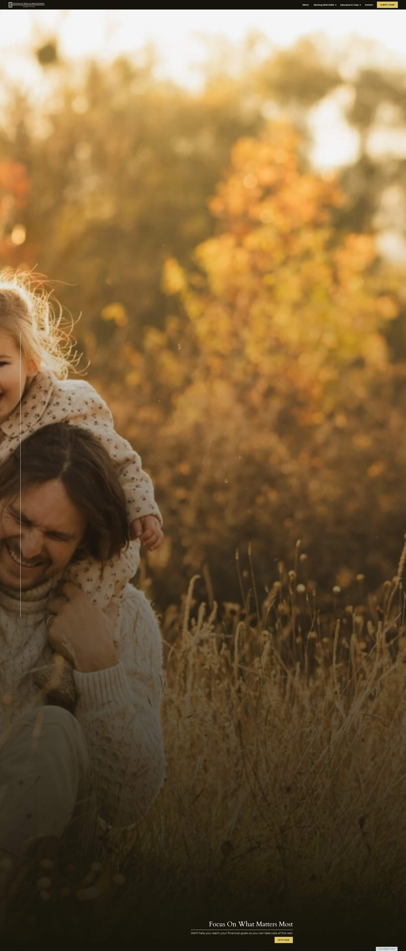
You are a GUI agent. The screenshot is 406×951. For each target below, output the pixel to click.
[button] (306, 5)
